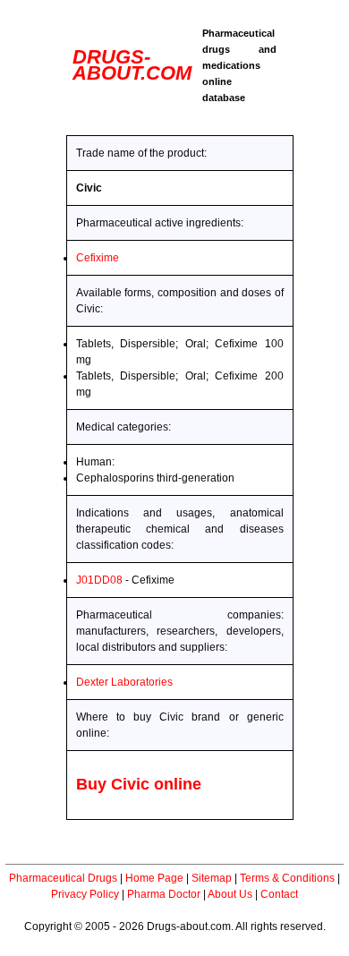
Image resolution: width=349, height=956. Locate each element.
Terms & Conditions (287, 878)
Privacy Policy (85, 894)
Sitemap (212, 878)
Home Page (154, 878)
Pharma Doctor (163, 894)
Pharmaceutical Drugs (63, 878)
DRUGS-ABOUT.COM (132, 65)
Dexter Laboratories (124, 682)
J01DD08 (99, 580)
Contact (279, 894)
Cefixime (97, 258)
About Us (230, 894)
